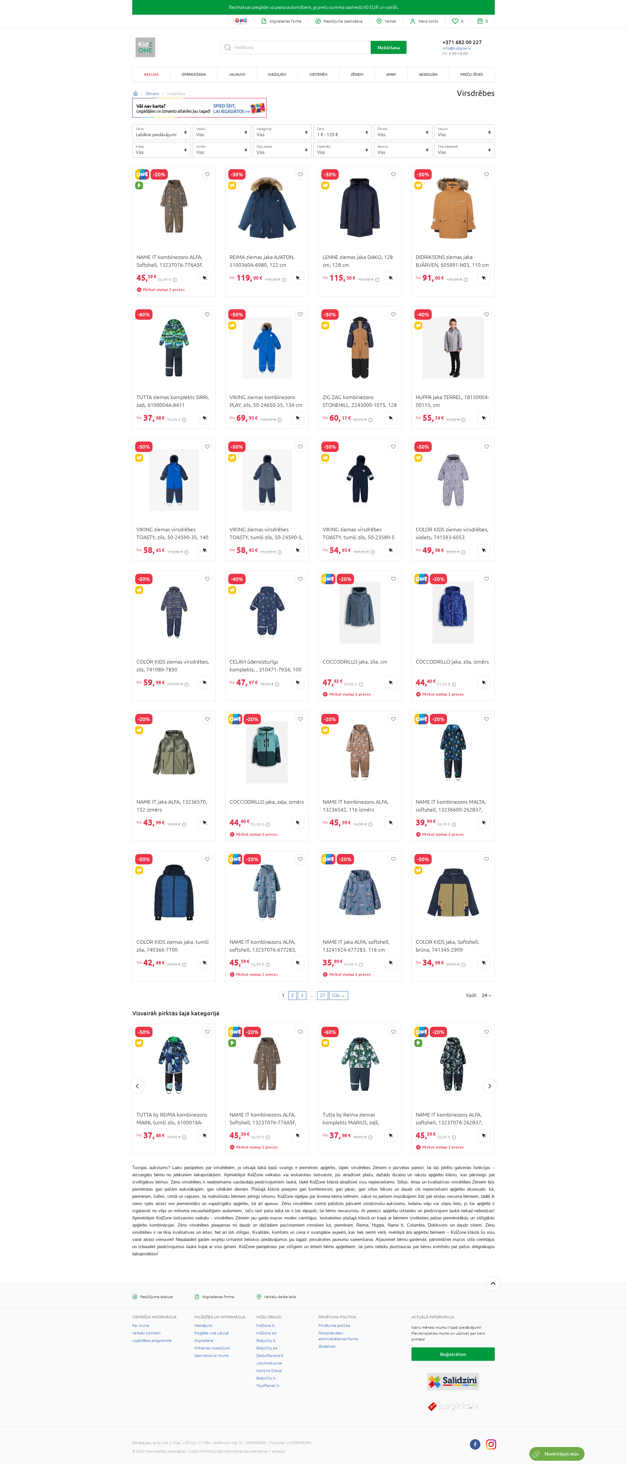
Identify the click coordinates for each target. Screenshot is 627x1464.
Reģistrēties (453, 1354)
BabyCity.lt (266, 1340)
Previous (137, 1086)
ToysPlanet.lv (268, 1385)
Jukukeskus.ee (269, 1363)
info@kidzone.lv (456, 48)
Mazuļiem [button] (277, 74)
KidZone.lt (265, 1325)
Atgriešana (203, 1340)
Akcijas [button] (151, 74)
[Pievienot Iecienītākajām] (207, 174)
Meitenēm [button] (319, 74)
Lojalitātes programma (151, 1340)
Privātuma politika (334, 1325)
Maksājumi (203, 1325)
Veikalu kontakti (146, 1333)
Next (489, 1086)
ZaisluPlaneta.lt (269, 1355)
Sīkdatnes (326, 1346)
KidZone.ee (266, 1333)
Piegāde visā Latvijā (211, 1333)
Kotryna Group (269, 1370)
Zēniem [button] (357, 74)
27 (322, 995)
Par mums (140, 1325)
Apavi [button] (391, 74)
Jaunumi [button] (237, 74)
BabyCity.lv (266, 1378)
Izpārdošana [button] (194, 74)
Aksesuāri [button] (428, 74)
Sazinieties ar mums (211, 1355)
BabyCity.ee (267, 1348)
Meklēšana (389, 47)
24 (484, 995)
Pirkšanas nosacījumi (212, 1348)
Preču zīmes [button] (471, 74)
